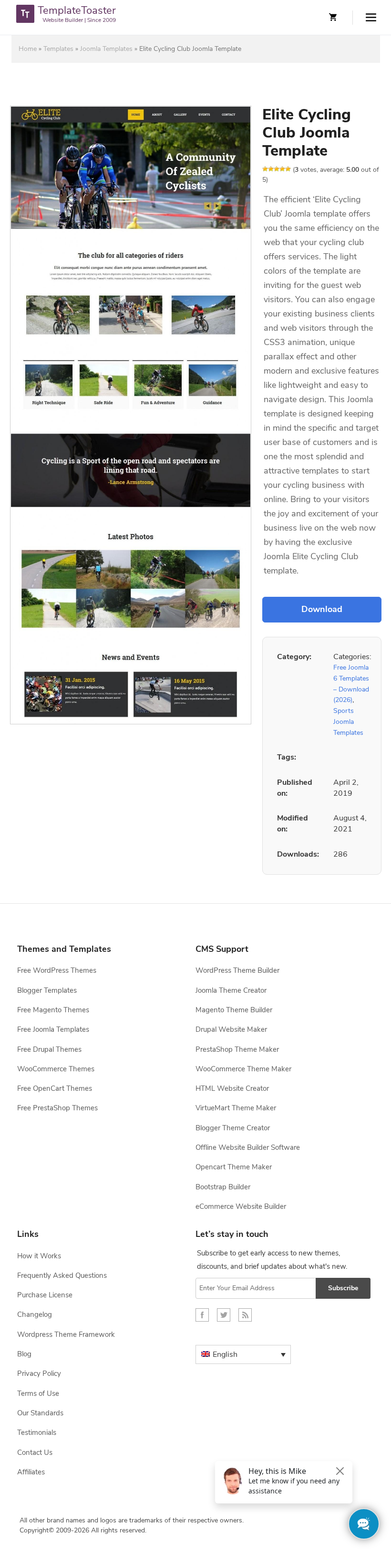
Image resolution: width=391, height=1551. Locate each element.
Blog (24, 1354)
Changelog (34, 1314)
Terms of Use (38, 1393)
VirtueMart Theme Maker (236, 1108)
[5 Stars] (288, 169)
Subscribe (343, 1288)
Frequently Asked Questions (62, 1275)
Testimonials (36, 1432)
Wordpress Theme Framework (66, 1334)
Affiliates (31, 1472)
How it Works (39, 1256)
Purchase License (44, 1295)
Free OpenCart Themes (54, 1088)
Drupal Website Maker (231, 1029)
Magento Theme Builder (234, 1010)
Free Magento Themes (53, 1010)
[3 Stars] (276, 169)
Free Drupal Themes (49, 1049)
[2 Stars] (271, 169)
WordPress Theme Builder (237, 970)
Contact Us (34, 1452)
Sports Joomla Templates (348, 721)
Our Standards (40, 1413)
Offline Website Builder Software (248, 1147)
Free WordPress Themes (56, 970)
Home (28, 48)
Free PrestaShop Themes (57, 1108)
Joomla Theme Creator (231, 990)
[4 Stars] (282, 169)
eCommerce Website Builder (241, 1206)
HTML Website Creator (232, 1088)
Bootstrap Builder (223, 1187)
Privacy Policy (39, 1373)
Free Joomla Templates (53, 1029)
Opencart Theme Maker (234, 1167)
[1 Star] (265, 169)
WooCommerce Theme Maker (243, 1069)
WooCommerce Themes (55, 1069)
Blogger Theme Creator (233, 1128)
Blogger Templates (47, 990)
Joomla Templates (106, 48)
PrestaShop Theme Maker (237, 1049)
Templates (58, 48)
